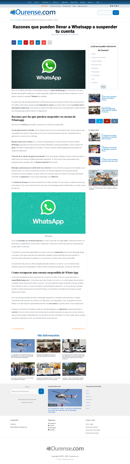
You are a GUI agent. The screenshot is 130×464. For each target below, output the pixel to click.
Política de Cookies (92, 427)
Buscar (115, 12)
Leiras (74, 6)
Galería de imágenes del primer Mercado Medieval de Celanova (46, 355)
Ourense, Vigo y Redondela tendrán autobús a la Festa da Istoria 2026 (73, 378)
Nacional (88, 396)
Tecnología (63, 34)
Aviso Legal (89, 424)
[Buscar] (41, 391)
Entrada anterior (17, 328)
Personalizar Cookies (92, 433)
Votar (103, 87)
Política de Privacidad (93, 430)
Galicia (88, 393)
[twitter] (113, 6)
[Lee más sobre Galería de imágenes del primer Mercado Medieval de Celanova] (48, 345)
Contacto (13, 424)
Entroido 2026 (67, 6)
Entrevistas (89, 399)
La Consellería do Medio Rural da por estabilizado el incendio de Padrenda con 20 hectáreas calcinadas (22, 356)
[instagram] (114, 6)
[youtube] (116, 6)
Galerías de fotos (82, 6)
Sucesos (88, 405)
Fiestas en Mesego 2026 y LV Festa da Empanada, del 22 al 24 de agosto (48, 378)
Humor (87, 408)
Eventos (88, 402)
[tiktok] (118, 6)
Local (87, 390)
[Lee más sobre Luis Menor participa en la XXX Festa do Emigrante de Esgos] (23, 369)
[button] (38, 2)
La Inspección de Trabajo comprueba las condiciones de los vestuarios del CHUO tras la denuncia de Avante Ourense (73, 357)
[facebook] (111, 6)
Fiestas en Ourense (55, 6)
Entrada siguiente (79, 328)
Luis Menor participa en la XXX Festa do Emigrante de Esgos (22, 378)
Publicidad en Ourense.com (18, 427)
